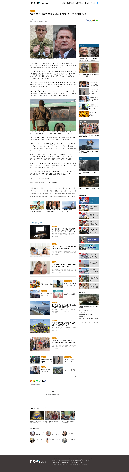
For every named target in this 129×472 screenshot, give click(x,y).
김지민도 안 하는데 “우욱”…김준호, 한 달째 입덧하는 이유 (65, 422)
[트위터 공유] (90, 21)
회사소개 (57, 458)
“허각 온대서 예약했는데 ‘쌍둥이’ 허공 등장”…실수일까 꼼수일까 (49, 422)
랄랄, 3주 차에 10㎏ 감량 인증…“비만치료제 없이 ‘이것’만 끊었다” (39, 441)
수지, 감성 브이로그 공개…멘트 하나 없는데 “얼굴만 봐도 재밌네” (39, 434)
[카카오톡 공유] (93, 21)
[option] (34, 417)
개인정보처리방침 (67, 458)
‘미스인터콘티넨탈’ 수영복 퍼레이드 (72, 433)
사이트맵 (91, 458)
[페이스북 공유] (87, 21)
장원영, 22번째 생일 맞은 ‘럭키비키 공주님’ (56, 440)
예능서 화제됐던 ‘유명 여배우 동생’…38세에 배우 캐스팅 (56, 434)
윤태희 (31, 20)
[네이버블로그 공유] (97, 21)
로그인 (53, 458)
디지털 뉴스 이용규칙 (85, 458)
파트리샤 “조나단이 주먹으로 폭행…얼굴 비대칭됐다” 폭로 (34, 422)
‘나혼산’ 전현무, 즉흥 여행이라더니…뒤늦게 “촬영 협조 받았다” (72, 441)
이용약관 (61, 458)
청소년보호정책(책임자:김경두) (76, 458)
